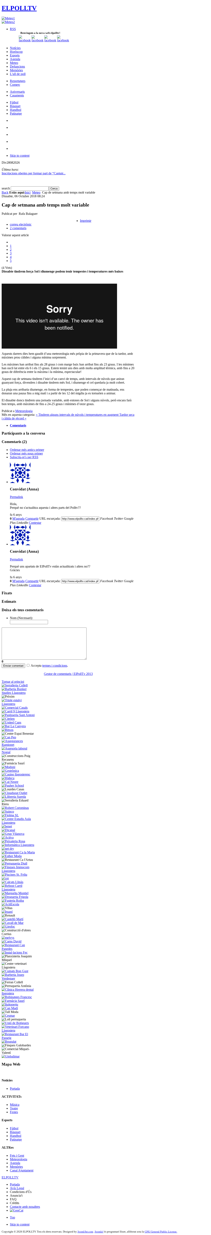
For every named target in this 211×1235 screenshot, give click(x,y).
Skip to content (19, 155)
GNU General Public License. (161, 1231)
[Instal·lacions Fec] (15, 952)
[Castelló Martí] (12, 919)
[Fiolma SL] (10, 815)
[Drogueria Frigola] (15, 897)
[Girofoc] (8, 926)
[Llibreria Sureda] (14, 796)
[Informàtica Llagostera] (18, 845)
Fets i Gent (17, 1155)
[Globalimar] (11, 1056)
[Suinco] (8, 811)
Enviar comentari (13, 665)
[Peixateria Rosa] (13, 841)
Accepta (36, 665)
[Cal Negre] (10, 782)
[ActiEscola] (10, 904)
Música (14, 1104)
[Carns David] (11, 941)
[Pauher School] (13, 785)
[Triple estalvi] (19, 704)
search (6, 188)
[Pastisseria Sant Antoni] (18, 715)
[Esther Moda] (12, 856)
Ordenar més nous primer (26, 453)
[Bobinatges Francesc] (17, 997)
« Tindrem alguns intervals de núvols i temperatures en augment (77, 414)
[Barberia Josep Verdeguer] (19, 978)
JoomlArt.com (85, 1231)
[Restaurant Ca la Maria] (18, 852)
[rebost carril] (19, 889)
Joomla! (99, 1231)
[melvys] (8, 937)
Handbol (15, 1135)
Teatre (14, 1108)
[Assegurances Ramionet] (19, 744)
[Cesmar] (8, 1015)
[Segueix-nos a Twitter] (37, 40)
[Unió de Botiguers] (15, 1023)
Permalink (16, 497)
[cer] (5, 878)
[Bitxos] (7, 730)
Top (12, 1217)
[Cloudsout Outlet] (14, 793)
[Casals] (15, 707)
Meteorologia (24, 411)
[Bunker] (19, 692)
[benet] (7, 826)
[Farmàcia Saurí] (13, 1000)
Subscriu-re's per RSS (24, 457)
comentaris (18, 228)
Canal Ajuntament (21, 1170)
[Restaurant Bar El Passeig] (19, 1038)
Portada (15, 1088)
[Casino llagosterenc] (16, 774)
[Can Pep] (9, 737)
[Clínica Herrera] (19, 993)
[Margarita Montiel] (15, 893)
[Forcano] (19, 1030)
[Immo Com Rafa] (19, 871)
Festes (14, 1112)
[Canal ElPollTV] (50, 40)
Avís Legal (17, 1188)
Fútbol (14, 1128)
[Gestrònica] (10, 770)
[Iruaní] (7, 911)
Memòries (16, 1166)
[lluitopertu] (10, 1004)
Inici (27, 192)
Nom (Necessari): (21, 618)
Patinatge (16, 1139)
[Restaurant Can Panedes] (19, 949)
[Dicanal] (8, 830)
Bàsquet (15, 1132)
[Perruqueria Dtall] (14, 863)
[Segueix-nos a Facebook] (25, 40)
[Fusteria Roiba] (13, 900)
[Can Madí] (10, 1008)
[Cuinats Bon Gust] (15, 971)
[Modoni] (8, 767)
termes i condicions (54, 665)
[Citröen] (8, 718)
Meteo (36, 192)
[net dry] (8, 848)
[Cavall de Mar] (12, 923)
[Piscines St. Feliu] (14, 874)
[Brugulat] (9, 1041)
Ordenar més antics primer (27, 449)
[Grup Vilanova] (13, 833)
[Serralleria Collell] (15, 685)
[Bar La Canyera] (14, 726)
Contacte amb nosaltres (25, 1206)
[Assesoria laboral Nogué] (19, 752)
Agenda (15, 1163)
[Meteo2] (8, 22)
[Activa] (8, 837)
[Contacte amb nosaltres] (63, 40)
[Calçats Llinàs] (12, 882)
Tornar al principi (13, 681)
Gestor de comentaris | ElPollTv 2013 (68, 674)
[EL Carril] (15, 711)
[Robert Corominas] (15, 808)
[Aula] (19, 822)
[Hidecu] (8, 778)
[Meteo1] (8, 18)
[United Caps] (11, 722)
